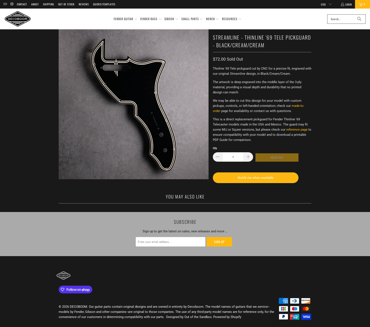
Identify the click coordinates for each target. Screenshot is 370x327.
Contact (22, 4)
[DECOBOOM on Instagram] (11, 4)
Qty (215, 148)
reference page (296, 129)
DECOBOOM (78, 307)
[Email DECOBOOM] (5, 4)
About (35, 4)
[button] (125, 19)
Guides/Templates (104, 4)
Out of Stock (66, 4)
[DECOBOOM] (17, 19)
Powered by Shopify (227, 317)
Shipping (48, 4)
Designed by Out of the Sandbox (189, 317)
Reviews (84, 4)
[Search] (359, 19)
